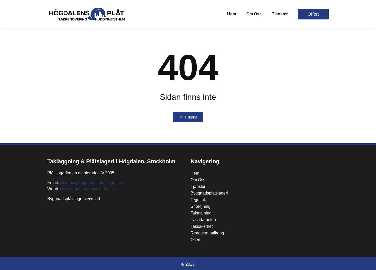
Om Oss (254, 14)
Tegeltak (198, 200)
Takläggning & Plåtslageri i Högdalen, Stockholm (111, 161)
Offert (195, 239)
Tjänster (280, 14)
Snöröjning (201, 206)
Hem (231, 14)
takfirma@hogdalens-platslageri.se (91, 182)
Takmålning (201, 213)
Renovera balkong (207, 233)
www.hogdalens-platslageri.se (87, 189)
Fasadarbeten (203, 220)
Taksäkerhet (202, 226)
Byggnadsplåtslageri (209, 193)
